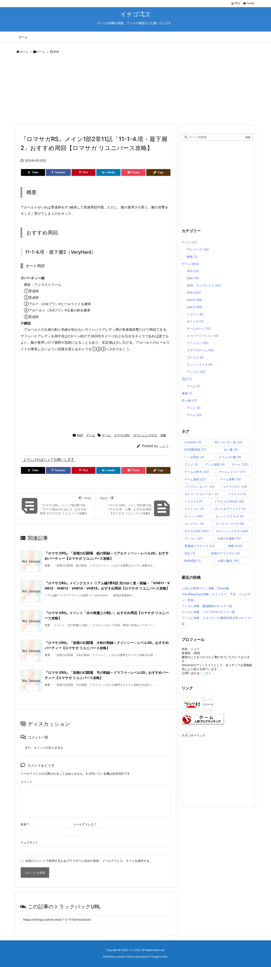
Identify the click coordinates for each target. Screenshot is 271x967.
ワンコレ (196, 371)
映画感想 (192, 560)
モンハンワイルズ (229, 516)
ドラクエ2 (193, 501)
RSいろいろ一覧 (228, 442)
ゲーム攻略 (230, 479)
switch (194, 307)
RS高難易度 (195, 449)
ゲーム (41, 51)
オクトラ (195, 321)
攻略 (163, 435)
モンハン (193, 516)
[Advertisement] (135, 90)
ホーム (24, 51)
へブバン (195, 314)
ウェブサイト (29, 842)
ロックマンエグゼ (230, 523)
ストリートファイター (201, 494)
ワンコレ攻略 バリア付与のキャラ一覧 (208, 612)
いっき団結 (194, 457)
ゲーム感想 (195, 479)
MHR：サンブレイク (204, 285)
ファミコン (197, 343)
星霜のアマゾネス (225, 553)
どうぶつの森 (229, 457)
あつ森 (231, 449)
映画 (192, 256)
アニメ (189, 242)
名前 (25, 824)
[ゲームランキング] (203, 718)
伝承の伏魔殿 (229, 538)
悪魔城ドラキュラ (199, 546)
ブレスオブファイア (229, 509)
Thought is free (158, 956)
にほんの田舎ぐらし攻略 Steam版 (205, 588)
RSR (56, 51)
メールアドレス (84, 824)
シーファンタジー (199, 486)
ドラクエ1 (237, 494)
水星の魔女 (228, 560)
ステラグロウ (235, 486)
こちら (206, 673)
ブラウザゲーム (200, 350)
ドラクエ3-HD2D (229, 501)
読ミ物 (189, 400)
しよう (164, 446)
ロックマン (194, 523)
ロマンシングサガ (145, 435)
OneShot (192, 442)
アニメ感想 (215, 464)
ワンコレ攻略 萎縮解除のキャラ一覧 (207, 606)
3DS (193, 271)
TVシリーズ (198, 249)
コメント (26, 782)
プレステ (195, 357)
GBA (193, 278)
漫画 (187, 393)
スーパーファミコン (202, 335)
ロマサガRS (122, 435)
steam (194, 300)
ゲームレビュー (232, 472)
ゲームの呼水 (196, 472)
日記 (187, 379)
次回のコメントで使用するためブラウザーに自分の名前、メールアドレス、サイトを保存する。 (88, 860)
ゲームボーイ (199, 328)
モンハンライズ (199, 364)
